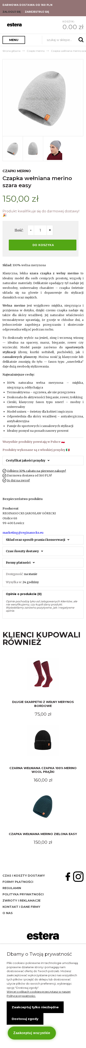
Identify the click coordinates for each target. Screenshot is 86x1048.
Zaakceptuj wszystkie (31, 1033)
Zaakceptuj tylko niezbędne (35, 1007)
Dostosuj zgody (25, 1019)
